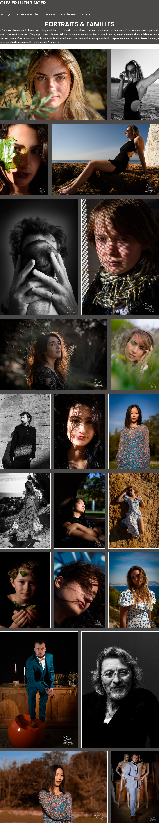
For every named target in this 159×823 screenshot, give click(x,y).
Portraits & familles (27, 14)
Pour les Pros (68, 14)
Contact (87, 14)
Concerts (50, 14)
